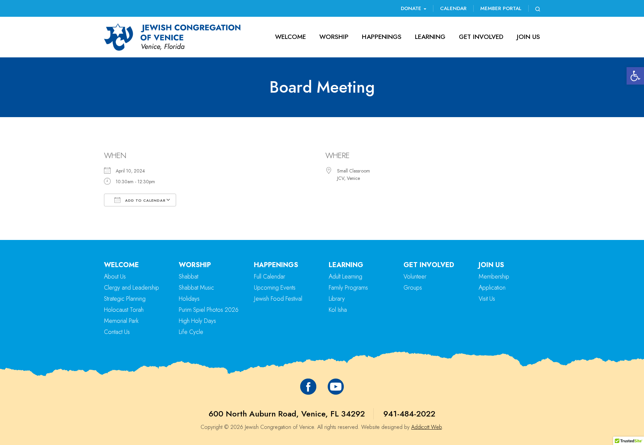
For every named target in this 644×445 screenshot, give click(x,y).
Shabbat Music (196, 287)
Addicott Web (426, 427)
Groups (413, 287)
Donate (412, 8)
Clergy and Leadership (131, 287)
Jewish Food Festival (278, 298)
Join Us (528, 36)
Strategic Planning (125, 298)
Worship (333, 36)
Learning (430, 36)
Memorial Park (121, 320)
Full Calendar (269, 276)
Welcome (290, 36)
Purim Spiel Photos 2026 (208, 309)
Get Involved (481, 36)
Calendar (453, 8)
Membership (494, 276)
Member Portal (501, 8)
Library (337, 298)
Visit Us (487, 298)
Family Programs (348, 287)
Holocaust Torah (124, 309)
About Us (115, 276)
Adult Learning (345, 276)
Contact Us (117, 332)
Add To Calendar (145, 200)
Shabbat (188, 276)
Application (492, 287)
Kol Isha (338, 309)
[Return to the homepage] (172, 37)
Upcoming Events (275, 287)
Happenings (381, 36)
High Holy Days (197, 320)
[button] (635, 76)
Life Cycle (191, 332)
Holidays (189, 298)
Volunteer (415, 276)
